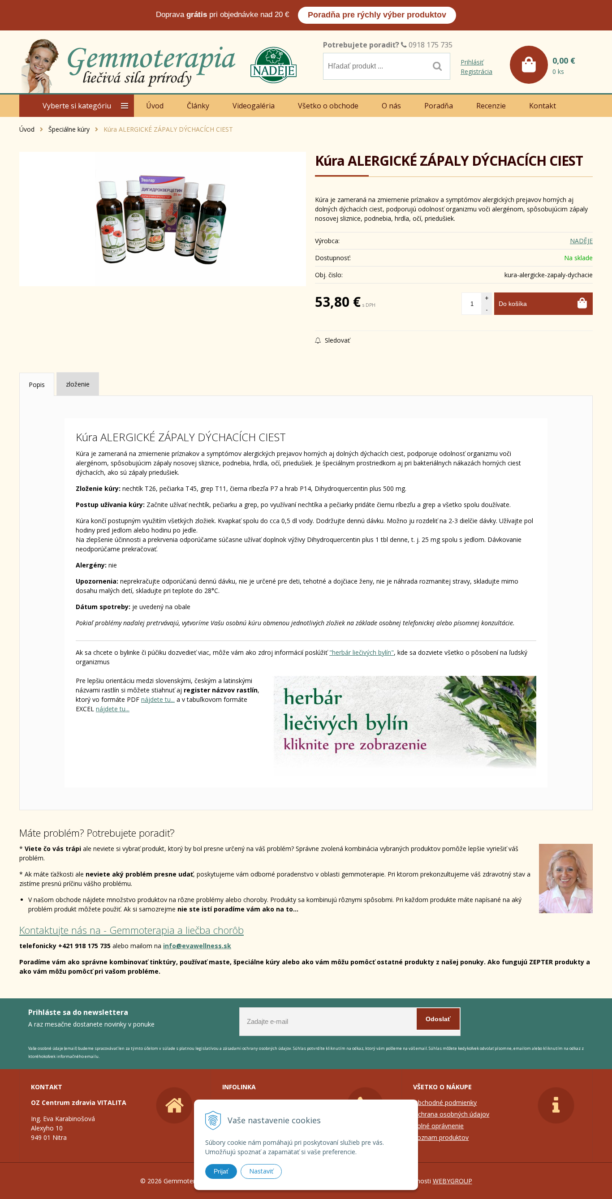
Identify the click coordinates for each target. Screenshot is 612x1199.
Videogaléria (254, 106)
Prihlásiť (472, 62)
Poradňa (438, 106)
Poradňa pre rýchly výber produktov (377, 14)
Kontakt (542, 106)
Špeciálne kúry (69, 129)
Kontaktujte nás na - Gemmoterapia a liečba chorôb (131, 930)
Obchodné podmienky (445, 1102)
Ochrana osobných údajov (451, 1114)
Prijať (221, 1171)
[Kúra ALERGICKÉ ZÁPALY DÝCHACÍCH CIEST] (162, 219)
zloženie (78, 384)
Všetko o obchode (328, 106)
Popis (37, 384)
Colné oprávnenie (438, 1126)
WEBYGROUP (452, 1181)
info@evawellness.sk (197, 945)
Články (198, 106)
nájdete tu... (158, 699)
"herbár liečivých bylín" (361, 652)
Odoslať (438, 1019)
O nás (391, 106)
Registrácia (476, 71)
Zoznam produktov (441, 1137)
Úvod (26, 129)
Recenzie (491, 106)
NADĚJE (581, 240)
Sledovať (336, 340)
